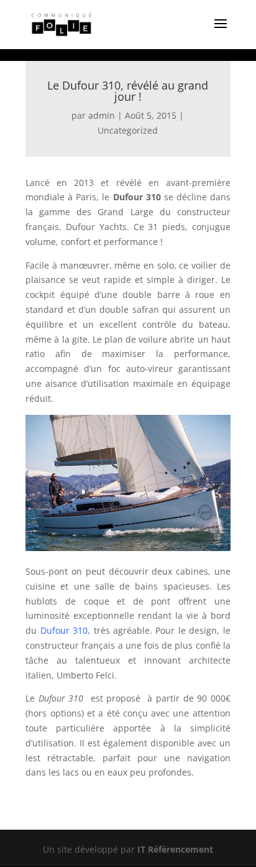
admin (101, 115)
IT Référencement (175, 849)
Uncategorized (128, 130)
